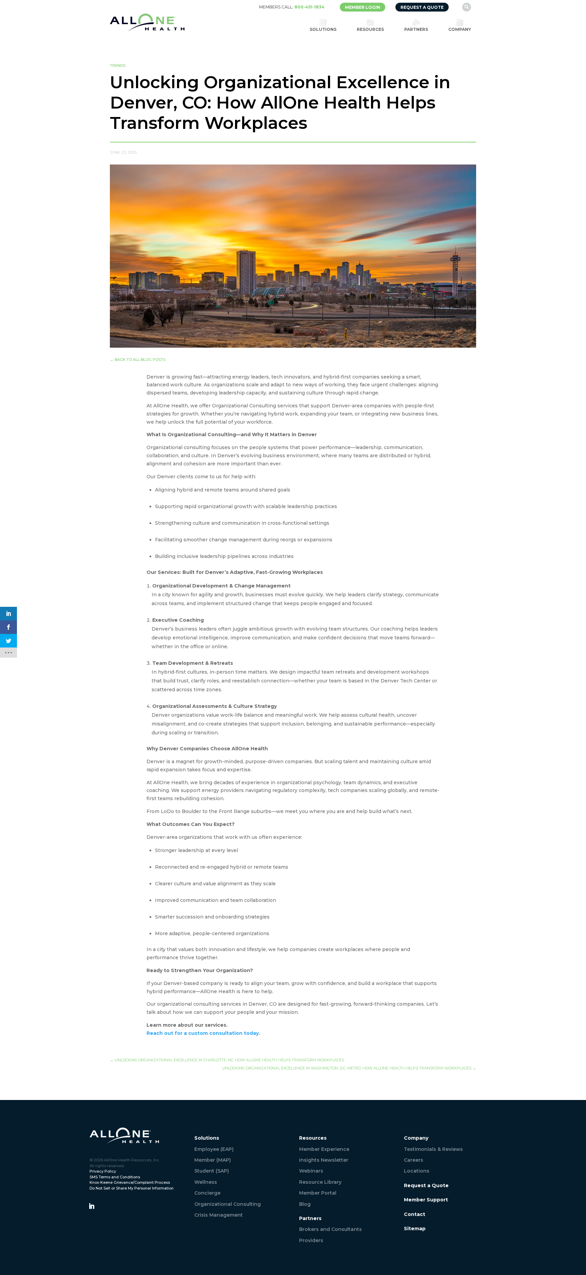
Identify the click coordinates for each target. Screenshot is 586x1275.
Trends (117, 65)
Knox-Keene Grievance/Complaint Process (130, 1182)
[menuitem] (292, 7)
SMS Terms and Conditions (115, 1177)
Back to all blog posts (137, 359)
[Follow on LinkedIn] (91, 1206)
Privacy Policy (103, 1171)
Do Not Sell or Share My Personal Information (132, 1188)
